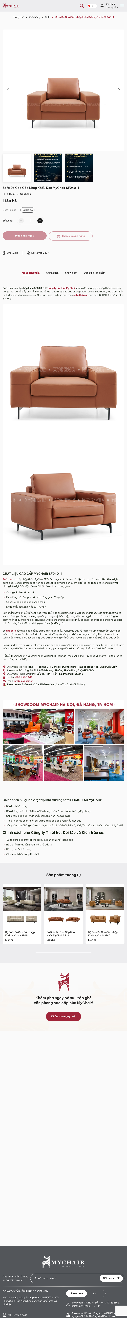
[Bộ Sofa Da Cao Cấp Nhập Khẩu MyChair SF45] (104, 906)
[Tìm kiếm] (79, 11)
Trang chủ (18, 17)
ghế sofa (11, 630)
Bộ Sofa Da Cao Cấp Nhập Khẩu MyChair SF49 (20, 934)
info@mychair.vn (23, 681)
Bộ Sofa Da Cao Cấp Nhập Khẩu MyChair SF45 (103, 934)
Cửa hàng (34, 17)
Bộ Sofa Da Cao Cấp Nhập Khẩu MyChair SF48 (61, 934)
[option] (27, 210)
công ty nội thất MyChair (62, 288)
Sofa (47, 17)
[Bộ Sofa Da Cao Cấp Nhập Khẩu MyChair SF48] (63, 906)
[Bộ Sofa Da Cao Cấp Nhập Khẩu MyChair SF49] (22, 906)
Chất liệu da (9, 209)
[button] (119, 90)
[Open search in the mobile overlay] (81, 5)
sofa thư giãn (80, 295)
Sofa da (7, 579)
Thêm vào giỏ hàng (73, 236)
